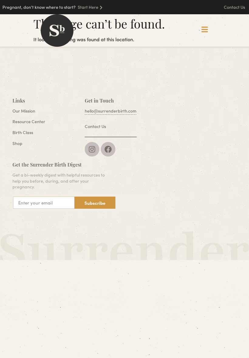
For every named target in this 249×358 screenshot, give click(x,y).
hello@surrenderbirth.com (110, 111)
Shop (17, 143)
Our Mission (23, 111)
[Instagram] (92, 149)
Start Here (88, 7)
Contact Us (235, 7)
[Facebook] (108, 149)
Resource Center (28, 121)
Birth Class (22, 132)
